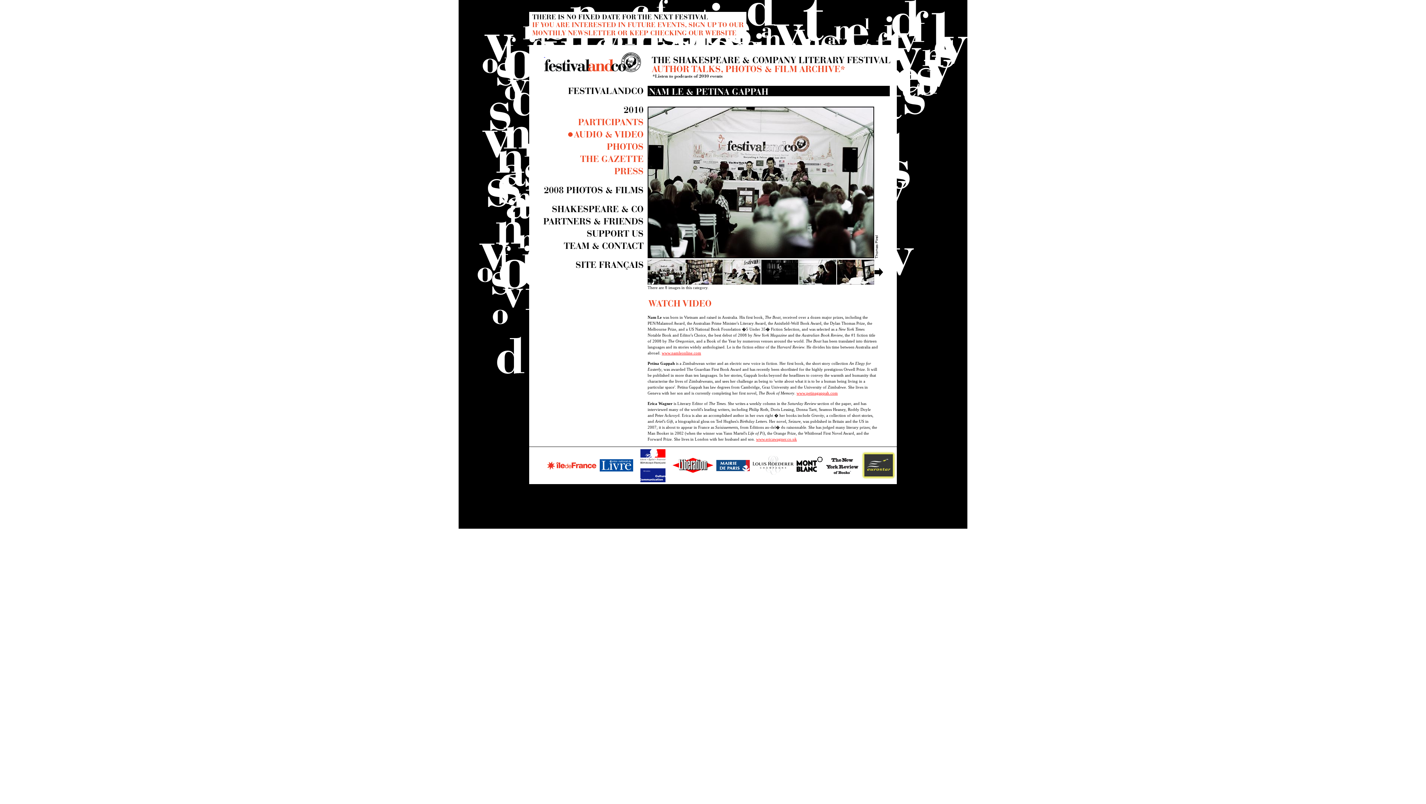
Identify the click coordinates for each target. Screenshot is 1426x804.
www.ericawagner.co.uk (776, 439)
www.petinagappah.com (817, 393)
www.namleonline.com (681, 353)
